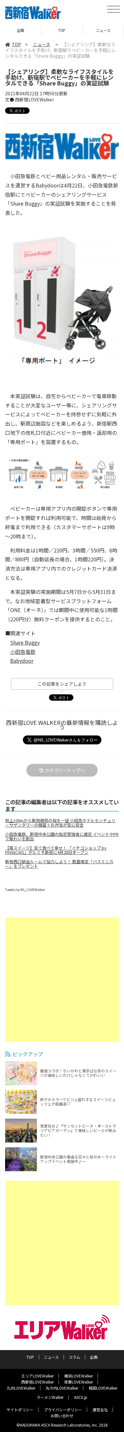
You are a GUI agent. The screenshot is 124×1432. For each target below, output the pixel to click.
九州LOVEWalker (21, 1388)
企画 (94, 1357)
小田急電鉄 (23, 651)
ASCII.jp (80, 1397)
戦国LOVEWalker (103, 1388)
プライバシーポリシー (63, 1409)
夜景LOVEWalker (78, 1382)
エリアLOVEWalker (37, 1375)
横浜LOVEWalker (78, 1375)
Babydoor (21, 660)
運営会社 (100, 1409)
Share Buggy (25, 642)
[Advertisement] (62, 979)
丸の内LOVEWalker (62, 1388)
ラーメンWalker (50, 1397)
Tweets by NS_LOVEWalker (25, 889)
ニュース (62, 30)
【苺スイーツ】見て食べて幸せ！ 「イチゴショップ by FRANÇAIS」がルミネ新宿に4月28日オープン (56, 850)
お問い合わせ (62, 1415)
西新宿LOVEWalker (37, 1382)
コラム (103, 30)
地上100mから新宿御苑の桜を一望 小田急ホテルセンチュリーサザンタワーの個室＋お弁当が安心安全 (60, 822)
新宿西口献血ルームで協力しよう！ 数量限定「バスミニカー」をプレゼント (59, 863)
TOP (20, 30)
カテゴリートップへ (65, 770)
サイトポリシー (20, 1409)
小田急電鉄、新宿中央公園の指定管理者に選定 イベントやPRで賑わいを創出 (62, 836)
